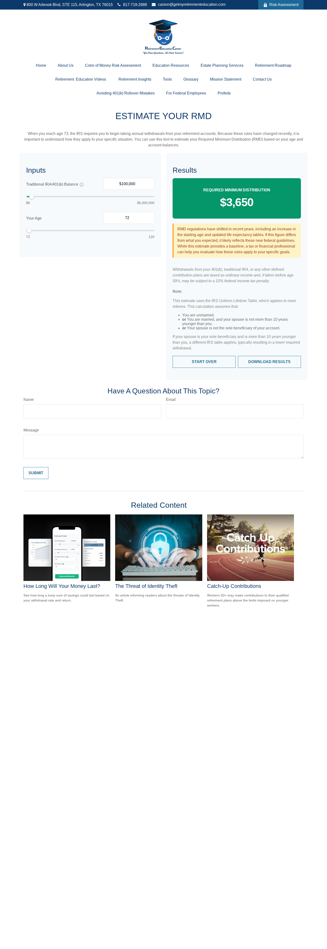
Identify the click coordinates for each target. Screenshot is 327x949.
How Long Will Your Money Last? (61, 586)
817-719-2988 (135, 5)
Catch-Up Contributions (234, 586)
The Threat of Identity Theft (146, 586)
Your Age (34, 218)
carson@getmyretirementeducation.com (192, 4)
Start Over (204, 362)
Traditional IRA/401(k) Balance (52, 184)
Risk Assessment (284, 5)
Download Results (269, 362)
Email (171, 399)
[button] (41, 65)
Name (28, 399)
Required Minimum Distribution (236, 190)
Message (31, 430)
